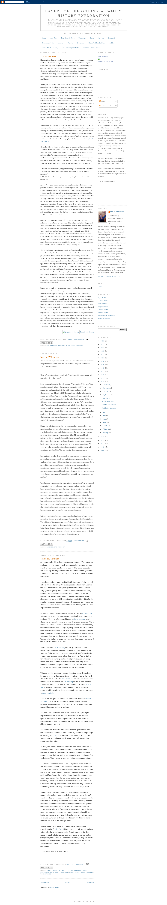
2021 (103, 358)
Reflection (80, 43)
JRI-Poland (66, 679)
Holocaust (111, 38)
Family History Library (71, 870)
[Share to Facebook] (49, 342)
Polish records (86, 872)
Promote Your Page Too (105, 62)
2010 (103, 447)
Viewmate (56, 735)
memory (61, 345)
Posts (103, 101)
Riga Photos (102, 297)
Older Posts (90, 882)
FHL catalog (68, 682)
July (104, 412)
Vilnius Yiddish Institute (96, 43)
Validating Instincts (49, 558)
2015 (103, 378)
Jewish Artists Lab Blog (50, 47)
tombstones (45, 874)
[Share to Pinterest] (51, 342)
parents (79, 345)
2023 (103, 351)
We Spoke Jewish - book (91, 47)
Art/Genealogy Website (70, 47)
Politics (111, 43)
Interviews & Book (67, 38)
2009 (103, 450)
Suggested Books (48, 43)
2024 (103, 347)
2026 (103, 341)
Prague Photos (103, 306)
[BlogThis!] (44, 342)
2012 (103, 440)
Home (44, 38)
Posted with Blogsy (87, 332)
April (105, 422)
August (105, 398)
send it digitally (48, 693)
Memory (61, 43)
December (106, 384)
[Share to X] (46, 342)
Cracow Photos (103, 309)
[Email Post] (86, 339)
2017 (103, 371)
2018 (103, 368)
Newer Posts (44, 882)
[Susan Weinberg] (99, 59)
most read (70, 345)
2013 (103, 437)
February (106, 429)
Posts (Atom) (54, 887)
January (106, 432)
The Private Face (48, 56)
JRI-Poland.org (59, 647)
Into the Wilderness (49, 357)
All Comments (106, 106)
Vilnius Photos (103, 300)
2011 (103, 443)
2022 (103, 354)
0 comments (79, 339)
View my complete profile (109, 276)
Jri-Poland (74, 872)
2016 (103, 375)
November (106, 388)
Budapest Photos (104, 318)
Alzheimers (52, 345)
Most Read (53, 38)
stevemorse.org (79, 619)
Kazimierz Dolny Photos (106, 315)
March (105, 426)
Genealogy (82, 38)
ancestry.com (87, 613)
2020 (103, 361)
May (104, 419)
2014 (103, 381)
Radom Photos (103, 303)
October (106, 391)
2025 (103, 344)
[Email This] (41, 342)
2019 (103, 364)
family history (53, 870)
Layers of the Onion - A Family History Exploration (83, 13)
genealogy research (59, 872)
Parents (70, 43)
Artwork (101, 38)
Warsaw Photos (103, 312)
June (104, 415)
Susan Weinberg (103, 56)
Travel (92, 38)
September (107, 395)
